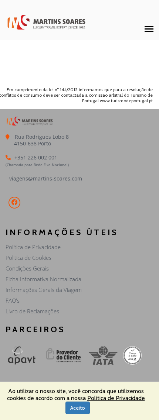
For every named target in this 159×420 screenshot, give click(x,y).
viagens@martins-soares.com (45, 178)
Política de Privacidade (33, 247)
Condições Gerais (27, 268)
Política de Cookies (28, 257)
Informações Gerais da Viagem (44, 289)
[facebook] (14, 203)
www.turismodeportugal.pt (126, 100)
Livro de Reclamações (32, 311)
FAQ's (13, 300)
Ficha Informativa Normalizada (43, 279)
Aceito (77, 407)
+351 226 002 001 (35, 157)
